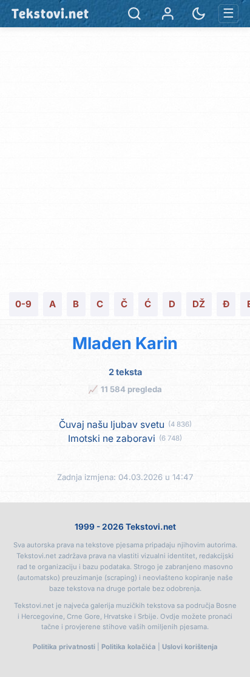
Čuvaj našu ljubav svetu (111, 424)
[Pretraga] (134, 13)
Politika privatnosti (64, 646)
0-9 (23, 304)
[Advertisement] (125, 158)
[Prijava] (168, 13)
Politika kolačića (128, 646)
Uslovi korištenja (190, 646)
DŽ (198, 304)
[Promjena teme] (198, 13)
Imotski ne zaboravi (111, 438)
